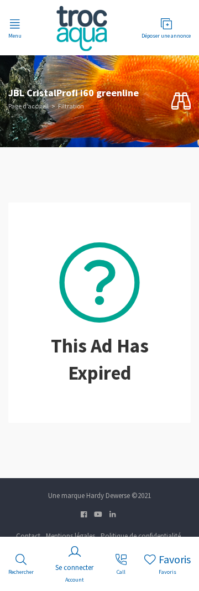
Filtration (71, 106)
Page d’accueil (28, 106)
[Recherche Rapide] (181, 101)
